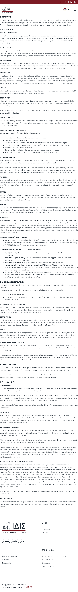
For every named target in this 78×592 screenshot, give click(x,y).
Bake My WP (28, 587)
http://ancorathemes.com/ (35, 20)
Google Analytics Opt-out (9, 125)
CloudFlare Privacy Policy (68, 243)
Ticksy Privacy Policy (68, 83)
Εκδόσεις (45, 533)
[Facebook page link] (61, 2)
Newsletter (6, 560)
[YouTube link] (65, 2)
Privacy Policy (46, 584)
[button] (69, 10)
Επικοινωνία (6, 563)
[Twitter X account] (75, 2)
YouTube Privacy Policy (44, 212)
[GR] (64, 9)
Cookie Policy (57, 584)
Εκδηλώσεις (46, 529)
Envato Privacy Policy (48, 325)
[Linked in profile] (68, 2)
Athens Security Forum (10, 556)
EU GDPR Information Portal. (17, 423)
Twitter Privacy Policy (21, 200)
